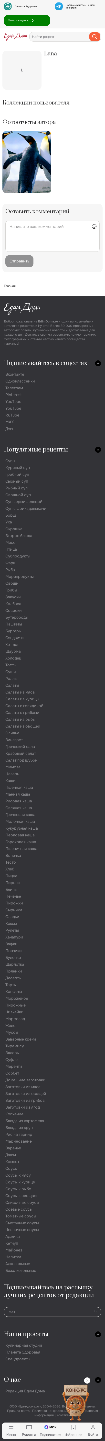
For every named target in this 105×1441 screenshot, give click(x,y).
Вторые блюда (18, 535)
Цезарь (12, 773)
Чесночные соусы (22, 1229)
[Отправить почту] (96, 1312)
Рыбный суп (16, 488)
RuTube (12, 415)
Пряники (13, 971)
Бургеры (13, 631)
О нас (12, 1380)
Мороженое (16, 998)
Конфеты (13, 991)
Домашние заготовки (25, 1080)
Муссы (11, 1032)
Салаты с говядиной (24, 705)
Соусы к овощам (21, 1195)
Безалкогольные (20, 1270)
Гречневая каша (20, 814)
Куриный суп (17, 467)
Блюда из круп (19, 1127)
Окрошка (13, 528)
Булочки (13, 957)
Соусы (11, 1168)
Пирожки (14, 903)
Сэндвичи (14, 637)
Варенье (13, 1148)
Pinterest (13, 394)
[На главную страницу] (15, 36)
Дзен (9, 428)
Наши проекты (26, 1334)
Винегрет (14, 739)
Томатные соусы (20, 1216)
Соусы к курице (20, 1182)
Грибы (11, 590)
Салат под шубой (21, 760)
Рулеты (12, 930)
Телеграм (14, 388)
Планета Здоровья (26, 6)
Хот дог (12, 644)
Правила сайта (18, 1411)
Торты (11, 984)
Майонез (13, 1250)
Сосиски (13, 610)
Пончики (13, 950)
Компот (12, 1161)
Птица (11, 549)
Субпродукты (17, 556)
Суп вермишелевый (23, 501)
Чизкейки (14, 1012)
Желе (10, 1025)
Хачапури (14, 937)
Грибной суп (17, 474)
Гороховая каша (20, 841)
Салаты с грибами (22, 712)
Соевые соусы (18, 1209)
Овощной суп (18, 494)
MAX (9, 422)
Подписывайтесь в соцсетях (45, 363)
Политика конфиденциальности (56, 1411)
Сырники (13, 909)
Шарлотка (14, 964)
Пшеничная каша (21, 848)
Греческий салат (21, 746)
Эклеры (12, 1052)
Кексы (11, 923)
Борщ (10, 515)
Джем (10, 1154)
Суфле (11, 1059)
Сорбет (12, 1073)
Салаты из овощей (22, 726)
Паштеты (13, 624)
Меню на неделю (18, 20)
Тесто (10, 862)
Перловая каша (20, 835)
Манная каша (17, 794)
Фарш (10, 562)
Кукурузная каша (21, 828)
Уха (8, 522)
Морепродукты (19, 576)
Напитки (13, 1256)
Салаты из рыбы (20, 719)
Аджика (12, 1236)
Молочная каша (20, 821)
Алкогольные (17, 1263)
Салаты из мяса (20, 692)
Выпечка (13, 855)
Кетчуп (11, 1243)
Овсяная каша (18, 807)
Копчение (14, 1114)
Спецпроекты (17, 1359)
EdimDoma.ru (48, 321)
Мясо (10, 542)
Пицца (11, 875)
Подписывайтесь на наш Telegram (80, 6)
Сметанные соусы (22, 1222)
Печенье (13, 896)
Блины (11, 889)
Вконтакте (14, 374)
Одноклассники (20, 381)
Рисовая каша (18, 801)
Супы (10, 460)
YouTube (13, 401)
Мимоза (13, 767)
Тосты (10, 665)
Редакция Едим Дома (25, 1391)
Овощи (12, 583)
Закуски (13, 596)
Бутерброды (16, 617)
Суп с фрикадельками (25, 508)
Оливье (12, 733)
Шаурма (13, 651)
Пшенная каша (19, 787)
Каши (10, 780)
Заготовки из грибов (25, 1100)
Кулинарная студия (23, 1345)
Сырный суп (16, 481)
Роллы (11, 678)
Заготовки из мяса (23, 1086)
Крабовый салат (20, 753)
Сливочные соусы (22, 1202)
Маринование (18, 1141)
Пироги (12, 882)
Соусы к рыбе (18, 1188)
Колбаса (13, 603)
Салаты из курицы (22, 699)
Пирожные (15, 1005)
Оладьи (12, 916)
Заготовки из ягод (22, 1107)
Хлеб (9, 869)
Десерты (13, 978)
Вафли (11, 943)
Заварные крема (20, 1039)
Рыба (10, 569)
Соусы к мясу (18, 1175)
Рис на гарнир (18, 1134)
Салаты (12, 685)
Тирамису (14, 1046)
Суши (10, 671)
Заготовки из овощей (25, 1093)
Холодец (13, 658)
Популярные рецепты (36, 450)
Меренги (13, 1066)
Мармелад (15, 1018)
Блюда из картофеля (24, 1120)
